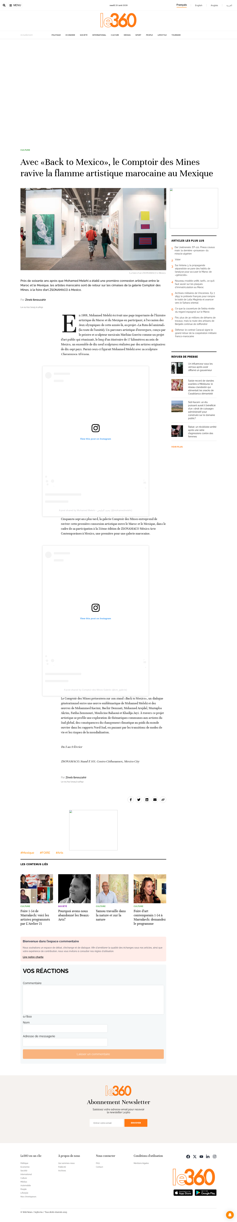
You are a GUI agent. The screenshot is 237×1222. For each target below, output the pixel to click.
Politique (56, 35)
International (99, 35)
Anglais (214, 5)
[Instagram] (215, 1156)
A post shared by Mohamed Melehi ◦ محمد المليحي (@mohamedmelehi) (95, 510)
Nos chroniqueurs (28, 1197)
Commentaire (32, 983)
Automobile (25, 1185)
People (149, 35)
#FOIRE (45, 852)
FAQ (98, 1163)
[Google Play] (206, 1192)
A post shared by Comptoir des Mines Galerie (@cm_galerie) (95, 689)
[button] (230, 1215)
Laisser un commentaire (93, 1054)
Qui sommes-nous (66, 1163)
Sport (138, 35)
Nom (26, 1022)
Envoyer (136, 1123)
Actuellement (26, 35)
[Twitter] (195, 1156)
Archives (62, 1171)
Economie (70, 35)
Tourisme (176, 35)
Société (84, 35)
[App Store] (183, 1192)
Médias (127, 35)
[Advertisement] (96, 87)
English (198, 5)
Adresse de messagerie (39, 1036)
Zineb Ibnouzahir (35, 299)
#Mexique (27, 852)
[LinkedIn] (208, 1156)
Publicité (62, 1167)
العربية (229, 5)
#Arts (59, 852)
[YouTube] (201, 1156)
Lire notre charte (33, 957)
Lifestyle (162, 35)
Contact (99, 1167)
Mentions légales (141, 1163)
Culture (115, 35)
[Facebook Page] (188, 1156)
